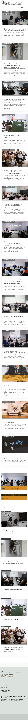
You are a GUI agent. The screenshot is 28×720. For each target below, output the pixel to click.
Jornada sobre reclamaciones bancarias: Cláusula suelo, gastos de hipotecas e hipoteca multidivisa (14, 171)
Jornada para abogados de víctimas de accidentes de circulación (15, 100)
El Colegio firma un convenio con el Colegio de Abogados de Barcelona (15, 29)
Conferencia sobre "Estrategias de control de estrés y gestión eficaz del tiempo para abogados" (14, 281)
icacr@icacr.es (4, 676)
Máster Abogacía (9, 422)
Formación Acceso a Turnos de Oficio (13, 386)
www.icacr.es (10, 676)
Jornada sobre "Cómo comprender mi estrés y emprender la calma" (14, 317)
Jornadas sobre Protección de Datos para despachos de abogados (13, 205)
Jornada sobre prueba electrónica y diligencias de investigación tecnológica (15, 243)
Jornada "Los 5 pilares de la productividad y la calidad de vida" (14, 352)
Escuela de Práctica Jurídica (5, 511)
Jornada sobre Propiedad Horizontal (12, 136)
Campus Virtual (8, 457)
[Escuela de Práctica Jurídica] (14, 481)
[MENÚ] (25, 7)
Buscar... (2, 504)
